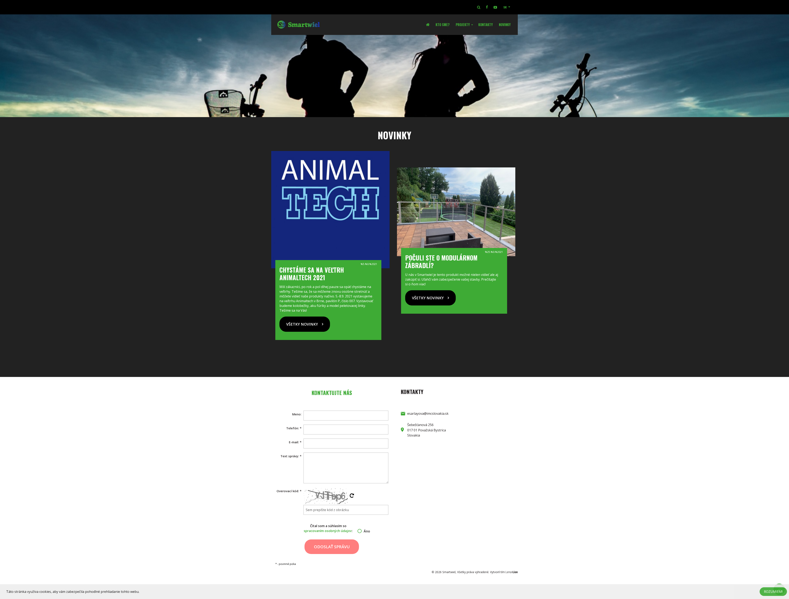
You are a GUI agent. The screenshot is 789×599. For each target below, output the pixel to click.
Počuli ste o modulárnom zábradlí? (441, 261)
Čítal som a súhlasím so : (332, 528)
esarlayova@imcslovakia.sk (428, 413)
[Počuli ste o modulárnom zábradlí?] (456, 211)
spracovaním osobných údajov (328, 531)
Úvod (429, 24)
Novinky (505, 24)
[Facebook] (487, 7)
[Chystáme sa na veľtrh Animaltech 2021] (330, 209)
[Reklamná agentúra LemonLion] (512, 572)
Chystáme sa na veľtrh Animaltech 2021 (311, 273)
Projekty (463, 24)
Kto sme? (443, 24)
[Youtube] (495, 7)
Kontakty (485, 24)
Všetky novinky (302, 324)
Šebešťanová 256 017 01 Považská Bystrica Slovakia (426, 430)
